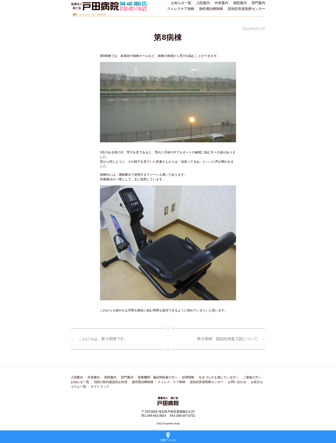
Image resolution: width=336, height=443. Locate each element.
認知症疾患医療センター (246, 9)
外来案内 (221, 3)
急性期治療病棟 (211, 9)
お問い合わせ (237, 382)
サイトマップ (100, 386)
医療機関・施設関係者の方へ (158, 377)
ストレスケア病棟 (180, 9)
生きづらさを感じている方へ (219, 377)
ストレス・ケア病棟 (171, 382)
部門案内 (258, 3)
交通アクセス (168, 440)
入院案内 (203, 3)
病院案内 (240, 3)
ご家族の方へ (252, 377)
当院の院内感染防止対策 (110, 382)
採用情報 (188, 377)
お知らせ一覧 (181, 3)
